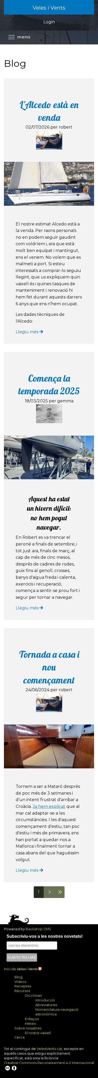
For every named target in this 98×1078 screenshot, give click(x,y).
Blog (18, 977)
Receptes (22, 986)
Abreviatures (46, 1005)
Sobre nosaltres (27, 1028)
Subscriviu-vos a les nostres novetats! (45, 936)
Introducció (45, 1000)
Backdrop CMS (40, 929)
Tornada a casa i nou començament (49, 667)
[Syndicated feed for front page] (40, 969)
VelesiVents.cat (49, 1049)
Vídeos (20, 982)
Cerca (19, 1037)
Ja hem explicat (49, 806)
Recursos (22, 991)
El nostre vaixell (38, 1033)
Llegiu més (27, 331)
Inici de (21, 969)
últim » (59, 892)
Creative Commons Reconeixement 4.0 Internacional (49, 1063)
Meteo (30, 1024)
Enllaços (32, 1019)
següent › (49, 892)
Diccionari (33, 995)
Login (49, 21)
